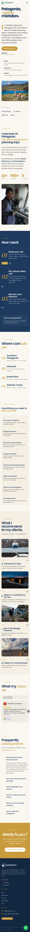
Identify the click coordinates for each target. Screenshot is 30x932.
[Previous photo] (4, 91)
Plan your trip (5, 900)
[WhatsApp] (26, 928)
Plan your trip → (7, 918)
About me (4, 898)
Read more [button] (6, 715)
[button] (1, 711)
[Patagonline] (15, 865)
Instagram (6, 882)
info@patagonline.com (8, 750)
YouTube (6, 880)
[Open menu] (27, 2)
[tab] (13, 99)
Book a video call (9, 48)
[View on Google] (5, 703)
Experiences (5, 895)
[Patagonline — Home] (7, 2)
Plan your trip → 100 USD (15, 850)
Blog (3, 892)
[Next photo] (25, 91)
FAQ (3, 903)
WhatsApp (6, 885)
